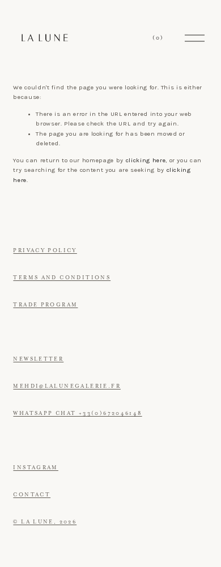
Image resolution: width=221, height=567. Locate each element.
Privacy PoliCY (44, 250)
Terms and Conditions (61, 277)
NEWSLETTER (38, 359)
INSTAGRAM (35, 467)
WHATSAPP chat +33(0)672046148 (77, 413)
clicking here (146, 160)
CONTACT (31, 494)
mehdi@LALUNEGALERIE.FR (67, 386)
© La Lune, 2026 (44, 521)
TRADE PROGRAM (45, 304)
